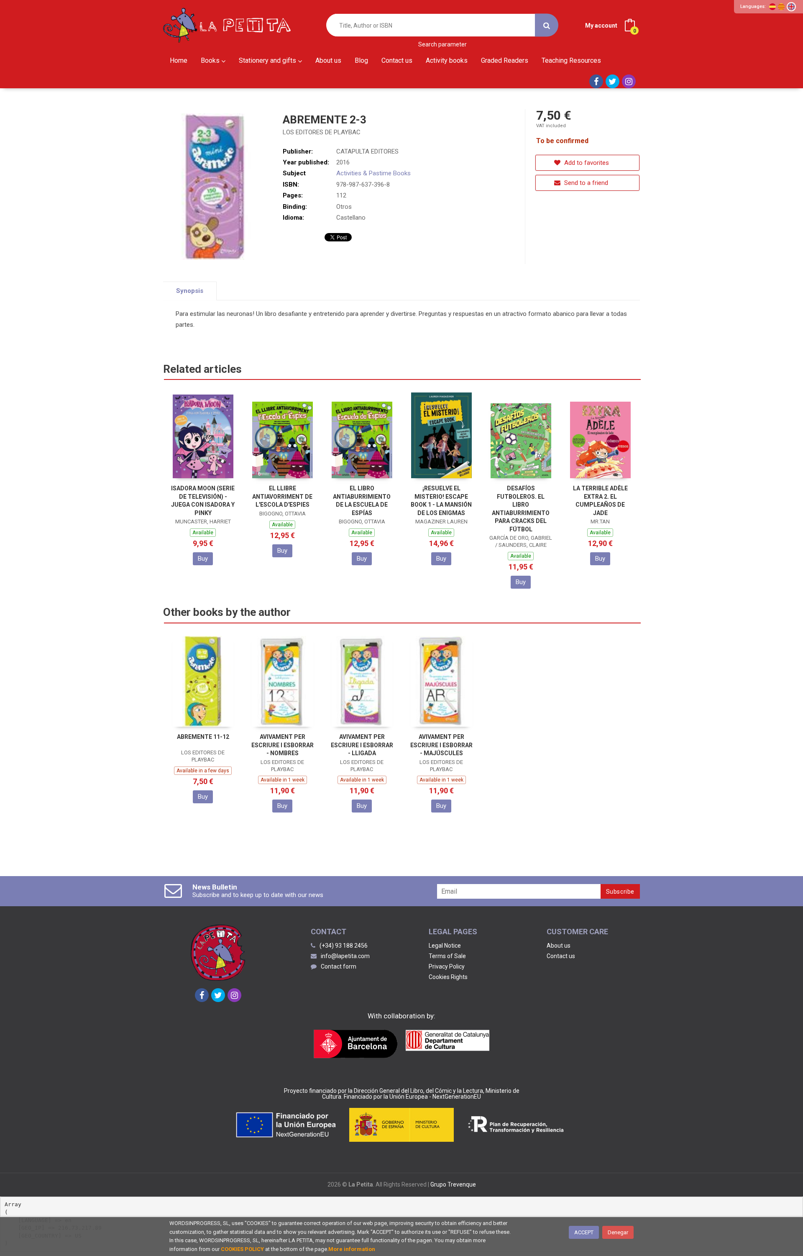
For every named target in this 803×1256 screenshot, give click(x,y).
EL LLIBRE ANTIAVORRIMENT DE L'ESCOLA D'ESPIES (282, 496)
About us (558, 945)
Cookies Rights (448, 977)
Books (211, 60)
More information (351, 1249)
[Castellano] (772, 6)
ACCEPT (583, 1232)
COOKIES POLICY (242, 1249)
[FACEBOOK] (596, 81)
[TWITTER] (612, 81)
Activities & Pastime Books (373, 173)
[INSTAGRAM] (629, 81)
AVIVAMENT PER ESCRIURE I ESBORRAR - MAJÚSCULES (441, 744)
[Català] (781, 6)
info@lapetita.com (345, 956)
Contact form (338, 966)
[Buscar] (546, 25)
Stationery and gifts (268, 60)
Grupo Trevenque (453, 1184)
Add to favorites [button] (586, 163)
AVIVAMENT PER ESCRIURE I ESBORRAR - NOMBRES (282, 744)
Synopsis (189, 291)
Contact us (561, 956)
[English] (791, 6)
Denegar (618, 1232)
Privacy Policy (447, 966)
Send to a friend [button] (585, 183)
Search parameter (442, 44)
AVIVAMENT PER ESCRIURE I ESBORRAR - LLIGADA (362, 744)
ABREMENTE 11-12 (203, 736)
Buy (203, 558)
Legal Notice (445, 945)
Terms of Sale (447, 956)
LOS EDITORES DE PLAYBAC (322, 132)
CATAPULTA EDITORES (367, 151)
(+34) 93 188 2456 (344, 945)
